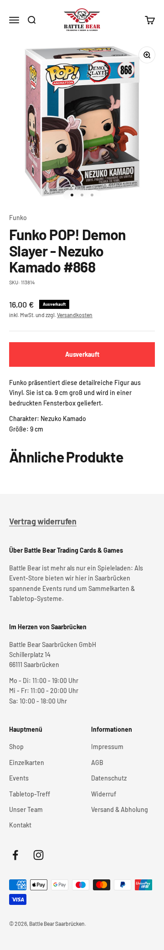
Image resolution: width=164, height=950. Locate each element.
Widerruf (103, 794)
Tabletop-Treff (29, 794)
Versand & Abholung (119, 809)
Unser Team (26, 809)
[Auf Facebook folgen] (15, 855)
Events (19, 778)
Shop (16, 746)
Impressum (107, 746)
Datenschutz (109, 778)
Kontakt (20, 825)
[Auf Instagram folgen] (38, 855)
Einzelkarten (26, 762)
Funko (18, 217)
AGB (97, 762)
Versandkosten (74, 315)
